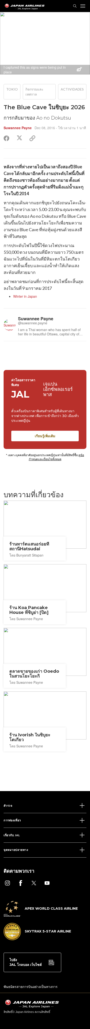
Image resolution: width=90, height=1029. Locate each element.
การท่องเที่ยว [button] (12, 820)
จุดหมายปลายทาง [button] (16, 850)
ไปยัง (26, 962)
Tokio (12, 89)
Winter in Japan (25, 296)
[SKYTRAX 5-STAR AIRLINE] (37, 938)
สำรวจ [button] (8, 805)
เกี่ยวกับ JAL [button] (12, 835)
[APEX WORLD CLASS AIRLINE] (41, 915)
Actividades (72, 89)
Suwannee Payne (18, 127)
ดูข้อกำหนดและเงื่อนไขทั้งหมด (56, 457)
